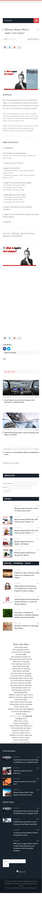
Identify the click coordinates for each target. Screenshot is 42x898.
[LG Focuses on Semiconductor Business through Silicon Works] (21, 447)
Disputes (8, 563)
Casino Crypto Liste (21, 707)
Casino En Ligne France (21, 730)
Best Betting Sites (20, 692)
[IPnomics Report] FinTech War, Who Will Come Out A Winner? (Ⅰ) (26, 531)
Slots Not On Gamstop (21, 661)
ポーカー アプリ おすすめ (21, 742)
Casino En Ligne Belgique (21, 711)
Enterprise (18, 563)
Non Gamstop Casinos (21, 650)
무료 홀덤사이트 (21, 718)
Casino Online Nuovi (21, 740)
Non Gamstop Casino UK (21, 664)
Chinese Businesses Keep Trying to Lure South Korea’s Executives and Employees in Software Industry (25, 588)
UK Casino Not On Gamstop (21, 673)
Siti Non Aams (21, 714)
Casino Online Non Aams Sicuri (21, 726)
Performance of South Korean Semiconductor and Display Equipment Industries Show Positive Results (26, 614)
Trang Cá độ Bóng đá (21, 723)
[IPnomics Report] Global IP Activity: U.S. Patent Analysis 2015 (26, 509)
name (5, 487)
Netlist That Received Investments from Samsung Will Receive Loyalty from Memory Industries (26, 601)
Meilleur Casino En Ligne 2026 (21, 735)
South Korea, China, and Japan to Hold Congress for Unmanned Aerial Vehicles (26, 575)
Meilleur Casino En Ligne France (21, 695)
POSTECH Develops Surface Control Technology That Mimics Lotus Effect (21, 433)
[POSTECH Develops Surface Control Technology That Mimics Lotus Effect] (21, 421)
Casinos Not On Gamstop (21, 652)
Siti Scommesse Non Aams (21, 728)
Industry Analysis (33, 39)
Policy (28, 563)
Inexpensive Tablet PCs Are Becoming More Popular (26, 627)
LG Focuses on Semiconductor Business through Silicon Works (21, 453)
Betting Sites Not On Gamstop (21, 704)
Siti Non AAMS (21, 654)
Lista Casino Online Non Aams (21, 702)
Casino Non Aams (21, 647)
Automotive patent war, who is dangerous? (22, 771)
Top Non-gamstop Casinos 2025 (21, 678)
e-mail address (8, 483)
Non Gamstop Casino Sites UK (21, 659)
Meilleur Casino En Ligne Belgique (21, 709)
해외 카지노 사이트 (21, 721)
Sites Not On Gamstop (21, 666)
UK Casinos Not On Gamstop (21, 685)
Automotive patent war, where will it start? (24, 782)
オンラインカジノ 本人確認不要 (21, 716)
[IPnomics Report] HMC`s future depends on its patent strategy (23, 793)
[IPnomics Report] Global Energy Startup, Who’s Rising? (25, 553)
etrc (6, 39)
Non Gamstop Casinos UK (20, 657)
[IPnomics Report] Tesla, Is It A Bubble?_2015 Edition (24, 542)
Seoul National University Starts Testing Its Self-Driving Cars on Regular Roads (19, 401)
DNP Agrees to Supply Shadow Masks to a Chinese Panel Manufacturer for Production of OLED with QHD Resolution (25, 847)
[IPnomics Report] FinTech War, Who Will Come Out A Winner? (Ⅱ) (26, 520)
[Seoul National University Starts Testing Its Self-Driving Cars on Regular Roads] (21, 389)
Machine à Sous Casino (21, 737)
